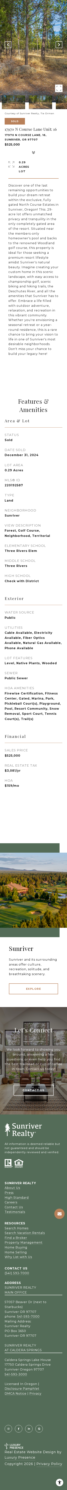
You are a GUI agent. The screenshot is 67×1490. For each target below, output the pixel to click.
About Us (12, 1188)
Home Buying (16, 1247)
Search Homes (16, 1228)
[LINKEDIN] (29, 1429)
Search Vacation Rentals (25, 1233)
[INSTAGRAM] (8, 1429)
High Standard (17, 1197)
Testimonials (15, 1212)
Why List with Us (18, 1257)
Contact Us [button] (34, 1090)
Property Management (24, 1242)
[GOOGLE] (39, 1429)
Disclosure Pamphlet (22, 1388)
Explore (33, 989)
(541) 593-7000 (17, 1273)
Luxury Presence (20, 1457)
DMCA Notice (15, 1393)
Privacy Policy (49, 1464)
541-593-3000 (16, 1374)
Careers (11, 1202)
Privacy (35, 1393)
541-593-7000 (28, 1316)
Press (9, 1193)
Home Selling (16, 1252)
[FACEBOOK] (18, 1429)
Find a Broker (16, 1238)
